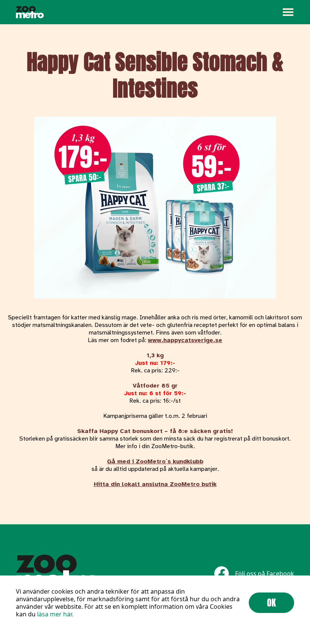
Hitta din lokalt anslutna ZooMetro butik (155, 484)
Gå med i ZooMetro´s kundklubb (155, 461)
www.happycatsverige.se (185, 340)
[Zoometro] (30, 12)
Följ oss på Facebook (264, 573)
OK (271, 603)
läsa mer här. (55, 614)
